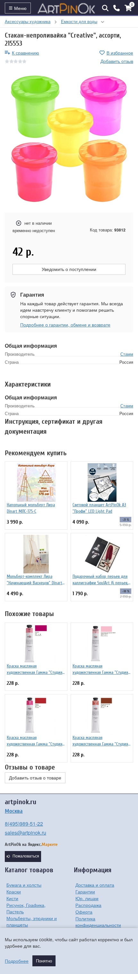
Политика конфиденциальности (98, 921)
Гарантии (85, 891)
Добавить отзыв (116, 61)
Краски (13, 891)
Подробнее (17, 961)
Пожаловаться (26, 856)
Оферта (83, 912)
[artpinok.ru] (66, 8)
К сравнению (25, 52)
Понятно (44, 961)
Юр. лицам (87, 898)
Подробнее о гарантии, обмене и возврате (65, 324)
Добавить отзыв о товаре (35, 777)
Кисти (12, 898)
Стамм (126, 354)
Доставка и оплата (94, 885)
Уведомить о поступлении (69, 269)
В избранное (120, 52)
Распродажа (88, 905)
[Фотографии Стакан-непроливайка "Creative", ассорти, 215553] (69, 138)
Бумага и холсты (23, 885)
